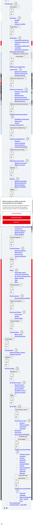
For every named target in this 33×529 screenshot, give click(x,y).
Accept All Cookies (16, 217)
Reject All (16, 222)
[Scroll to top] (2, 524)
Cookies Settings (16, 213)
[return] (12, 10)
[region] (16, 211)
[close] (12, 14)
